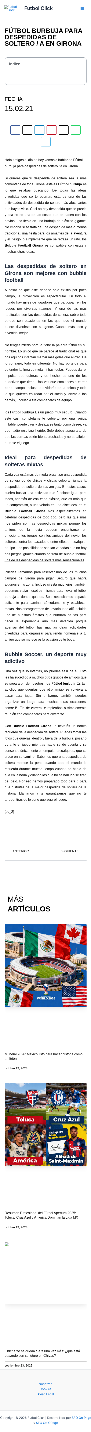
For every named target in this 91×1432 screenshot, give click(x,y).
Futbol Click (38, 8)
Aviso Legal (45, 1394)
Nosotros (45, 1384)
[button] (81, 64)
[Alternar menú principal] (82, 8)
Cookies (45, 1389)
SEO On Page (81, 1418)
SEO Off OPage (47, 1423)
